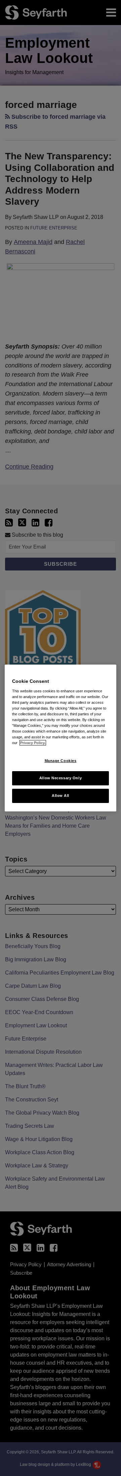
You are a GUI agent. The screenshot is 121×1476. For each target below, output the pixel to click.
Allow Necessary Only (60, 778)
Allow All (60, 795)
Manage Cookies (61, 761)
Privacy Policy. (32, 743)
